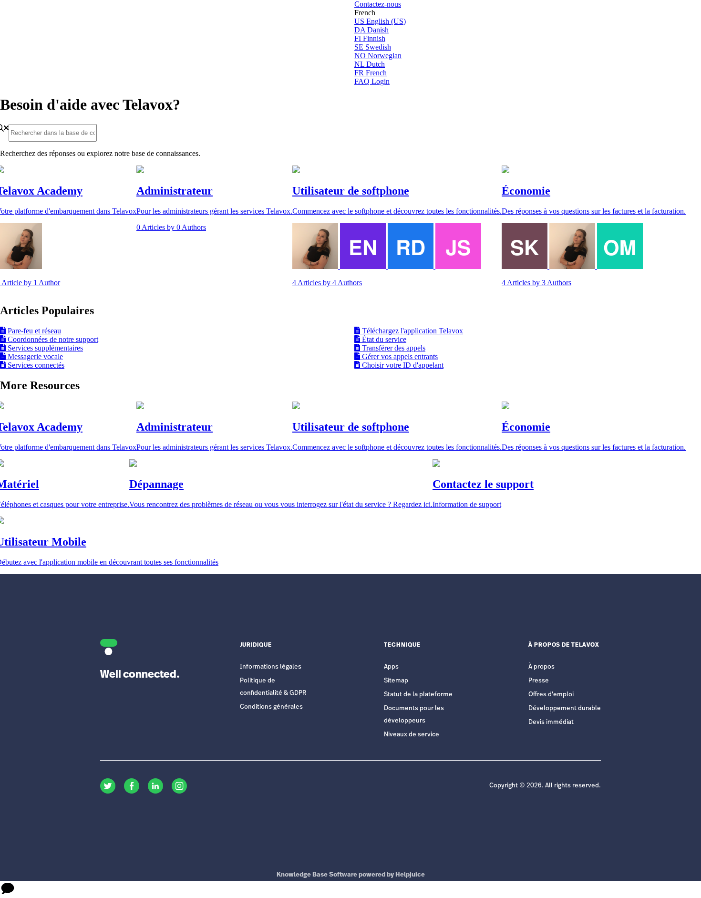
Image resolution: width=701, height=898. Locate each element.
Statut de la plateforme (418, 695)
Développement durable (564, 708)
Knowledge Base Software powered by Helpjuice (351, 875)
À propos (541, 667)
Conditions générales (271, 707)
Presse (538, 681)
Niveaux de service (411, 735)
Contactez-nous (377, 4)
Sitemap (396, 681)
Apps (391, 667)
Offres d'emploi (551, 695)
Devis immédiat (551, 722)
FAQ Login (372, 81)
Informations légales (270, 667)
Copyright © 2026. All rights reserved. (545, 786)
